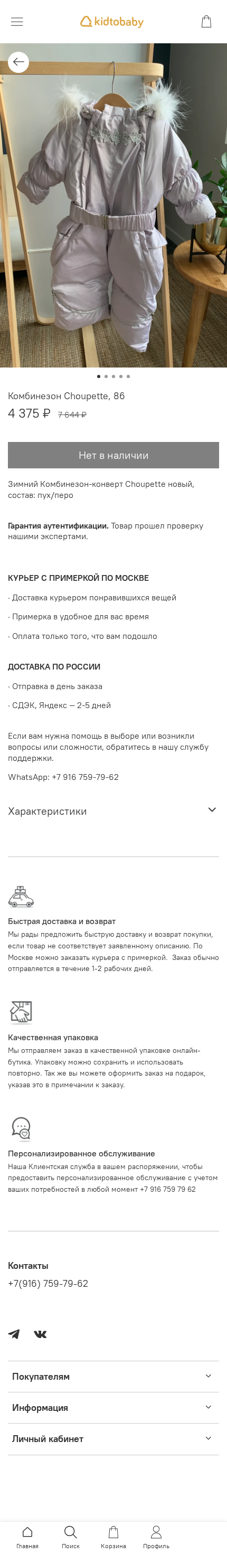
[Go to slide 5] (128, 376)
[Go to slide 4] (120, 376)
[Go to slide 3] (113, 376)
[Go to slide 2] (106, 376)
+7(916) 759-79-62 (48, 1283)
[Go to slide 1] (98, 376)
